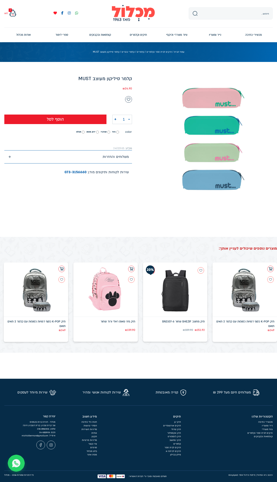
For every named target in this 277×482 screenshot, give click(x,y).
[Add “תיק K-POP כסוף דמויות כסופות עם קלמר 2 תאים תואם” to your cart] (270, 269)
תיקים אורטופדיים (172, 425)
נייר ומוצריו (267, 425)
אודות (94, 433)
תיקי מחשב (175, 440)
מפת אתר (92, 454)
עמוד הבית (179, 51)
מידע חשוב (89, 416)
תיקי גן (177, 422)
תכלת (78, 132)
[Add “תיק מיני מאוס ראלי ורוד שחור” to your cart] (131, 269)
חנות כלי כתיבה (89, 422)
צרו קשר (92, 443)
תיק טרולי (176, 429)
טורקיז (104, 132)
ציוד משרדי (267, 429)
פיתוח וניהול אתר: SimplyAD (242, 475)
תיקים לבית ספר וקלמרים (159, 51)
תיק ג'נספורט (174, 436)
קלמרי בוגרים (128, 51)
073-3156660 (75, 172)
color (128, 132)
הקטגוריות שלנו (262, 416)
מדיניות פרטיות (89, 440)
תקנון (94, 436)
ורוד (114, 132)
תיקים (177, 416)
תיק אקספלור (174, 433)
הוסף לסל (55, 119)
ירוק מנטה (90, 132)
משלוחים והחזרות (116, 156)
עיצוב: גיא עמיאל (265, 475)
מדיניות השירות (89, 429)
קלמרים (140, 51)
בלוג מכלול (92, 451)
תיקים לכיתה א (173, 451)
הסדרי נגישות (90, 425)
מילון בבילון (175, 454)
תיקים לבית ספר (172, 447)
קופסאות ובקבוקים (263, 436)
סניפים (93, 447)
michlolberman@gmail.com (35, 435)
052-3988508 (43, 429)
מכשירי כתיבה (265, 422)
